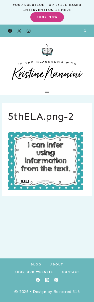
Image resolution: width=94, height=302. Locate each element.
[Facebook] (10, 31)
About (56, 264)
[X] (19, 31)
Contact (70, 272)
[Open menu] (47, 91)
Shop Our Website (34, 272)
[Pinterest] (56, 280)
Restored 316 (67, 291)
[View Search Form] (85, 31)
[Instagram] (29, 31)
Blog (36, 264)
